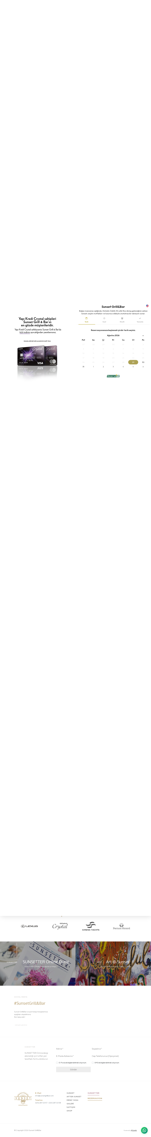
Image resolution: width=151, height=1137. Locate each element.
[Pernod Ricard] (121, 926)
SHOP (69, 1111)
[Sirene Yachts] (90, 926)
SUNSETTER (93, 1093)
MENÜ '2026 (72, 1100)
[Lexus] (29, 926)
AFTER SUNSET (74, 1097)
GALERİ (70, 1104)
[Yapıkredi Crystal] (60, 926)
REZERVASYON (95, 1098)
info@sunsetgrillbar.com (44, 1096)
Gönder (73, 1069)
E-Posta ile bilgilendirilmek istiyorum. (73, 1063)
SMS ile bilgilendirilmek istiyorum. (107, 1063)
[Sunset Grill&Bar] (23, 1099)
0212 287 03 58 (55, 1103)
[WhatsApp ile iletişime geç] (144, 1130)
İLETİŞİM (71, 1107)
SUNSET (71, 1093)
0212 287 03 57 (41, 1103)
